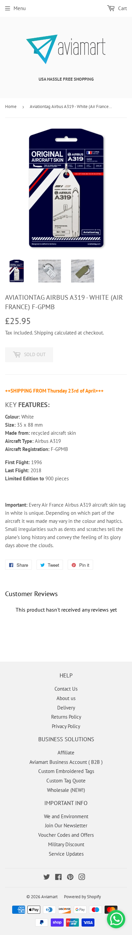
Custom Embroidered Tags (66, 771)
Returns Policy (66, 717)
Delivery (66, 707)
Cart (122, 8)
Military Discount (66, 844)
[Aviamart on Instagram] (82, 878)
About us (66, 698)
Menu (20, 8)
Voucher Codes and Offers (66, 835)
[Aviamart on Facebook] (58, 878)
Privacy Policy (66, 726)
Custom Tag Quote (66, 780)
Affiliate (66, 752)
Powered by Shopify (82, 897)
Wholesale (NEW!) (66, 790)
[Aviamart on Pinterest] (70, 878)
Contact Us (66, 689)
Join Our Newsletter (66, 825)
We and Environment (66, 816)
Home (11, 106)
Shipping (43, 332)
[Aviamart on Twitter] (46, 878)
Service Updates (66, 854)
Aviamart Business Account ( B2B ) (66, 762)
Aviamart (49, 897)
